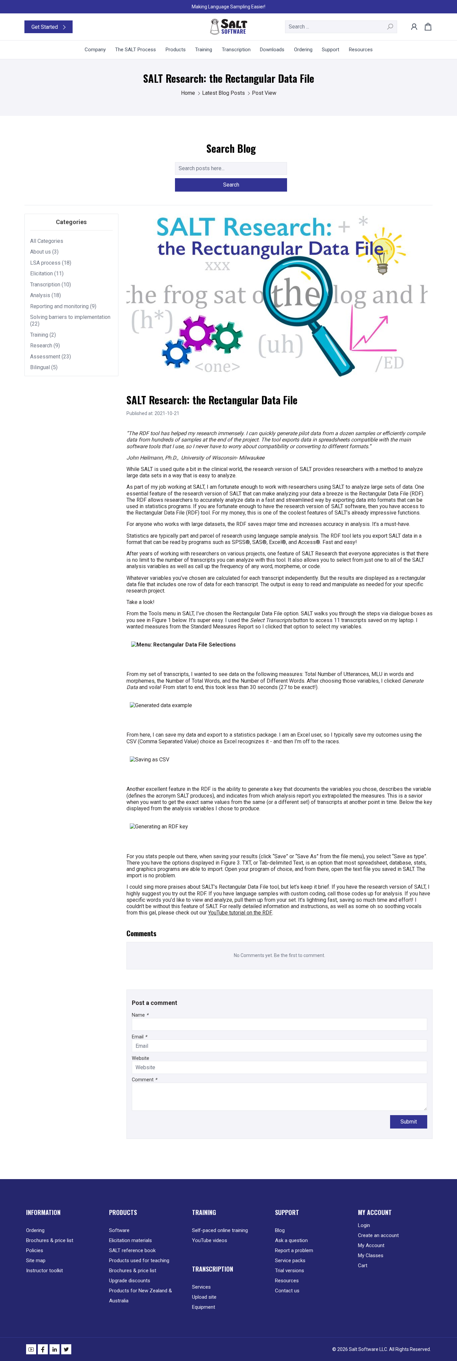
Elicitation (41, 273)
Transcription (45, 284)
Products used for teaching (139, 1260)
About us (40, 252)
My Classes (370, 1255)
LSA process (45, 263)
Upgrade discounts (129, 1281)
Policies (34, 1250)
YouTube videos (209, 1240)
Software (119, 1230)
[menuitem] (95, 50)
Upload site (204, 1297)
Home (188, 93)
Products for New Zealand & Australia (140, 1296)
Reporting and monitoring (59, 306)
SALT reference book (132, 1250)
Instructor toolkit (44, 1271)
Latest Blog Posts (224, 93)
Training (39, 335)
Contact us (287, 1291)
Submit (408, 1121)
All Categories (46, 241)
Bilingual (40, 367)
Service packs (290, 1260)
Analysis (40, 295)
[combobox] (341, 26)
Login (364, 1225)
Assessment (45, 356)
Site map (35, 1260)
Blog (280, 1230)
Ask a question (291, 1240)
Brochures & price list (49, 1240)
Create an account (378, 1235)
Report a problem (294, 1250)
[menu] (228, 50)
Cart (362, 1266)
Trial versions (289, 1271)
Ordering (35, 1230)
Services (201, 1287)
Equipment (203, 1307)
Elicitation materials (130, 1240)
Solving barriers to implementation (70, 317)
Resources (287, 1281)
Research (41, 345)
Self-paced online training (220, 1230)
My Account (371, 1245)
